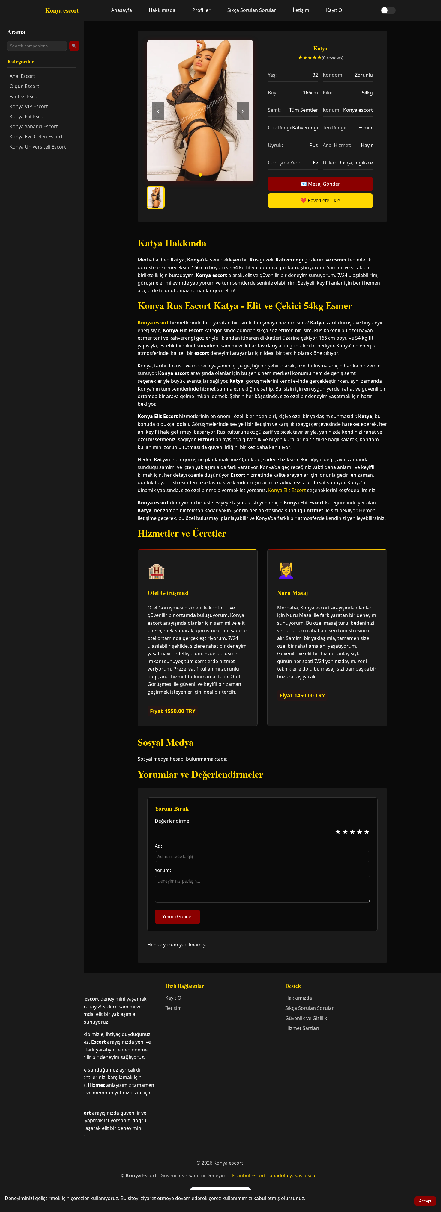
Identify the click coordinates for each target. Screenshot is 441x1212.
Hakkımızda (162, 10)
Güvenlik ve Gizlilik (306, 1018)
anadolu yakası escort (294, 1175)
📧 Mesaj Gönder (320, 184)
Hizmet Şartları (302, 1028)
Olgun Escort (24, 86)
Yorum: (163, 870)
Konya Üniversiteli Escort (38, 146)
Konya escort (153, 322)
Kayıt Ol (335, 10)
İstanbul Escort (249, 1175)
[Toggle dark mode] (388, 10)
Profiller (201, 10)
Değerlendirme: (172, 821)
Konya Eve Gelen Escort (36, 136)
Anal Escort (22, 76)
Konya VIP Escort (29, 106)
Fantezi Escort (25, 96)
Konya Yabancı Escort (34, 126)
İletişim (301, 10)
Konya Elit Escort (28, 116)
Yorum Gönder (177, 916)
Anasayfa (121, 10)
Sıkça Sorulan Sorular (251, 10)
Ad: (158, 846)
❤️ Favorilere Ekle (320, 200)
